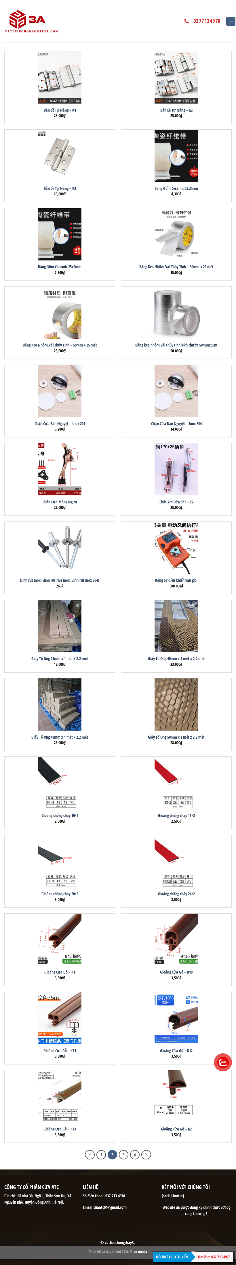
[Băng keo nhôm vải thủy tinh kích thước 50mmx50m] (176, 313)
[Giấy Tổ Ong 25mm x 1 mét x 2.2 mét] (60, 626)
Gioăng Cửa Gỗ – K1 (59, 972)
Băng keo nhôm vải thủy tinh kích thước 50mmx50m (176, 345)
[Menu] (231, 21)
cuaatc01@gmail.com (110, 1207)
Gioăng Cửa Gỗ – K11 (59, 1050)
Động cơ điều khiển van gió (176, 580)
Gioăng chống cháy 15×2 (176, 815)
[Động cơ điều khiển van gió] (176, 548)
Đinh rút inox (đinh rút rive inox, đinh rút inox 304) (59, 580)
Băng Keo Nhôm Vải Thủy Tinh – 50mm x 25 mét (60, 345)
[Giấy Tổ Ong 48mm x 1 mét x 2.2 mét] (60, 704)
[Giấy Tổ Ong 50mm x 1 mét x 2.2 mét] (176, 704)
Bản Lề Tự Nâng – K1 (60, 110)
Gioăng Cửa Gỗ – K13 (59, 1129)
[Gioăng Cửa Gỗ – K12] (176, 1018)
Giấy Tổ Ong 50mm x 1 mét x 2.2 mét (176, 737)
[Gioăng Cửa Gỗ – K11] (60, 1018)
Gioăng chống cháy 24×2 (176, 893)
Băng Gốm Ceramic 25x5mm (59, 266)
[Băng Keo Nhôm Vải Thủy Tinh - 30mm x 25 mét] (176, 234)
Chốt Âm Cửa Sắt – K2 (176, 502)
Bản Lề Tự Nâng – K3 (60, 188)
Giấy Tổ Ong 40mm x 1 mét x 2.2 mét (176, 658)
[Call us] (186, 21)
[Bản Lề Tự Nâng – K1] (60, 77)
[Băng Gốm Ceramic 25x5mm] (60, 234)
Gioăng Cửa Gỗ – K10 (176, 972)
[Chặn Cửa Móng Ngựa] (60, 469)
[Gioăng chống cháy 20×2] (60, 861)
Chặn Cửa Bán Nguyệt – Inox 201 (60, 423)
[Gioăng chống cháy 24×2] (176, 861)
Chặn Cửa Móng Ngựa (60, 502)
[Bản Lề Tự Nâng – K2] (176, 77)
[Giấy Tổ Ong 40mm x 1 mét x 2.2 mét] (176, 626)
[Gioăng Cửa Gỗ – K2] (176, 1096)
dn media (140, 1251)
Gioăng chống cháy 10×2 (59, 815)
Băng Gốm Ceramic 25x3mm (176, 188)
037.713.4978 (115, 1195)
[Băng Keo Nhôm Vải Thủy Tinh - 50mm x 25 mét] (60, 313)
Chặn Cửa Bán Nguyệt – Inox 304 (176, 423)
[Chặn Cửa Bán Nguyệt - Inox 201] (60, 391)
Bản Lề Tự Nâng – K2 (176, 110)
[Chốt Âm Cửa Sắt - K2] (176, 469)
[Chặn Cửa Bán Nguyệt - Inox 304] (176, 391)
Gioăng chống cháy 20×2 (59, 893)
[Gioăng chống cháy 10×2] (60, 783)
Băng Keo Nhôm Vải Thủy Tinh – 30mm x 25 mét (176, 266)
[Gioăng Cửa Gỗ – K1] (60, 940)
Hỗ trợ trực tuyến (172, 1257)
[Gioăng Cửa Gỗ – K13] (60, 1096)
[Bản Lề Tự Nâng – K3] (60, 156)
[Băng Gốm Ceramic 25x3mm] (176, 156)
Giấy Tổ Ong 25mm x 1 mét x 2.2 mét (59, 658)
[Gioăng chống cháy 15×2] (176, 783)
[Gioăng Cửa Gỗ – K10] (176, 940)
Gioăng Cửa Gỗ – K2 (176, 1129)
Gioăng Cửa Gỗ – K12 (176, 1050)
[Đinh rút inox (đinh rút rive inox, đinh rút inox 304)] (60, 548)
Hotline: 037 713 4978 (214, 1257)
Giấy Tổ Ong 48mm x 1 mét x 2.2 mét (59, 737)
